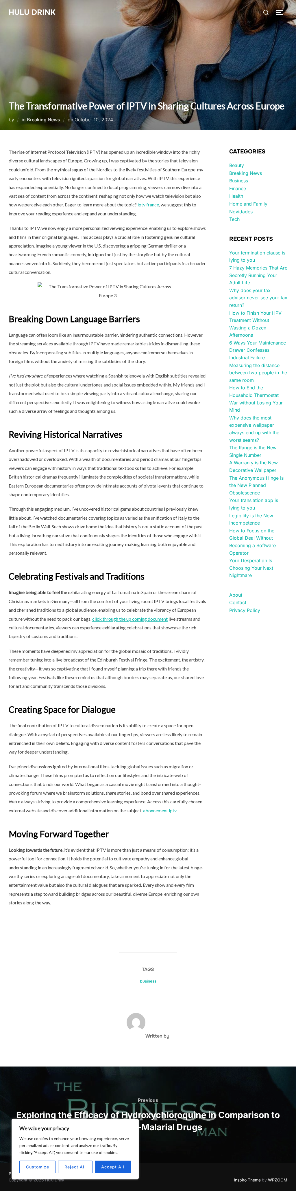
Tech (234, 219)
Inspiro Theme (247, 1179)
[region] (75, 1149)
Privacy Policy (244, 610)
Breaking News (43, 119)
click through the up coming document (130, 619)
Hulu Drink (32, 12)
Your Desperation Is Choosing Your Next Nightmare (251, 568)
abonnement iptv (159, 810)
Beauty (236, 165)
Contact (237, 602)
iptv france (148, 204)
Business (238, 181)
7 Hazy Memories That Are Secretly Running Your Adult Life (258, 275)
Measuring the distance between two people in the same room (258, 372)
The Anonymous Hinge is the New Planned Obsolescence (256, 485)
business (148, 981)
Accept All (112, 1166)
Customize (37, 1166)
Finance (237, 188)
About (235, 595)
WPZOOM (277, 1179)
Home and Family (248, 204)
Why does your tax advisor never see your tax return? (258, 297)
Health (236, 196)
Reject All (75, 1166)
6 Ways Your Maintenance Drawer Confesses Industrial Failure (257, 350)
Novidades (241, 212)
